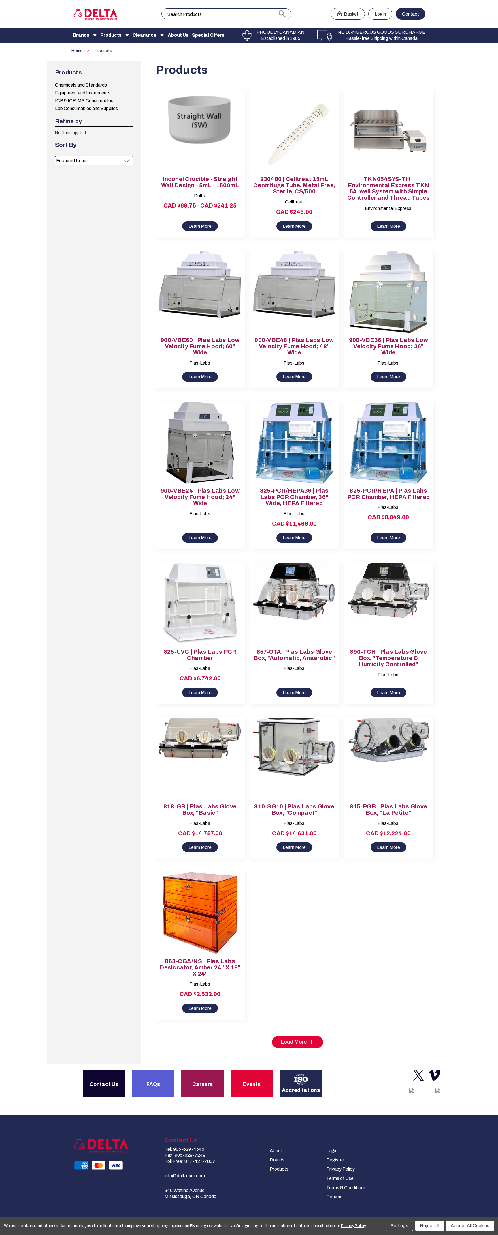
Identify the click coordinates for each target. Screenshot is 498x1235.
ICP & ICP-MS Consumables (84, 100)
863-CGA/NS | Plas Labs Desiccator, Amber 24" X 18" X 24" (200, 967)
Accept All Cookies (470, 1225)
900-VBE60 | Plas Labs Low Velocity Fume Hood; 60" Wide (200, 346)
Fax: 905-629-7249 (185, 1155)
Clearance (144, 35)
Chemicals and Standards (81, 85)
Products (111, 35)
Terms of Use (340, 1178)
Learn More (200, 226)
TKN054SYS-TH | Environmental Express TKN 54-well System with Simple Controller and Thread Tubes (388, 188)
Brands (81, 35)
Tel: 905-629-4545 (184, 1149)
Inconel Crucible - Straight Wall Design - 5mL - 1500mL (200, 182)
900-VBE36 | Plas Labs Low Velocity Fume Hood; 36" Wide (388, 346)
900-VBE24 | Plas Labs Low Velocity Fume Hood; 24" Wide (200, 497)
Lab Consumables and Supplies (86, 108)
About (276, 1150)
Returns (334, 1196)
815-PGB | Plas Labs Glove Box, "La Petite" (388, 810)
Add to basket (294, 136)
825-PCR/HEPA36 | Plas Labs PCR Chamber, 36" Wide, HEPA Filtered (294, 497)
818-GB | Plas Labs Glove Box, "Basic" (200, 810)
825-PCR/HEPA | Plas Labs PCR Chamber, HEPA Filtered (388, 494)
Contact (410, 14)
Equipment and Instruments (82, 92)
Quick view (195, 126)
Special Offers (208, 35)
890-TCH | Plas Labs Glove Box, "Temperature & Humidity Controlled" (388, 658)
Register (335, 1159)
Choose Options (200, 136)
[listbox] (94, 160)
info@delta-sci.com (185, 1175)
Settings (399, 1225)
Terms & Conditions (346, 1187)
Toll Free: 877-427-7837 (190, 1161)
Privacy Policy (340, 1169)
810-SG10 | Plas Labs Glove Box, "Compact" (294, 810)
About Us (178, 35)
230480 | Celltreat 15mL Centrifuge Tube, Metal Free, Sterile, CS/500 (294, 185)
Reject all (429, 1225)
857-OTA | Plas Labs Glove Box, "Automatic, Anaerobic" (294, 655)
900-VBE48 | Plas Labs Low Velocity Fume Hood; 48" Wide (294, 346)
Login (380, 14)
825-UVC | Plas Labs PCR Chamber (200, 655)
